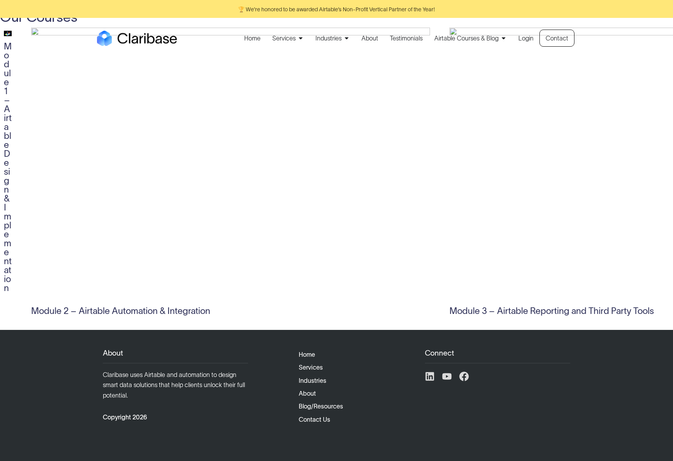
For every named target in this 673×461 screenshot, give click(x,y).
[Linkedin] (430, 376)
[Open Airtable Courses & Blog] (503, 38)
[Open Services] (301, 38)
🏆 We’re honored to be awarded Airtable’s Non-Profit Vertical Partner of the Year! (336, 9)
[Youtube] (447, 376)
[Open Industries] (347, 38)
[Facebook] (464, 376)
